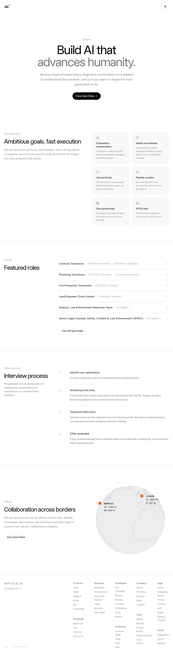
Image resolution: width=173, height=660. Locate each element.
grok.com (78, 623)
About (139, 587)
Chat (75, 587)
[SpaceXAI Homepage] (18, 6)
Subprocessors (142, 635)
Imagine (77, 596)
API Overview (120, 589)
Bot (75, 604)
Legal (97, 604)
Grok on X (78, 636)
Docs (117, 612)
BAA (117, 643)
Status (118, 616)
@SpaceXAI (163, 635)
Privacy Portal (140, 629)
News (139, 600)
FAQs (118, 639)
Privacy (161, 599)
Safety (139, 619)
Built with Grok (22, 647)
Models (119, 599)
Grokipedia (78, 609)
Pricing (118, 595)
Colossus (141, 592)
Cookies (161, 604)
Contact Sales (119, 633)
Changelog (121, 608)
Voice (76, 600)
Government (100, 592)
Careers (140, 596)
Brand (160, 612)
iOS (75, 627)
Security (98, 608)
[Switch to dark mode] (6, 646)
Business (99, 587)
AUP (159, 608)
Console (119, 604)
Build (75, 592)
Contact (140, 604)
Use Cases (99, 612)
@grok (160, 639)
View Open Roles (85, 96)
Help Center (139, 641)
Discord (161, 643)
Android (77, 632)
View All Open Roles (72, 331)
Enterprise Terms (162, 594)
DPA (117, 647)
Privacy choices (161, 618)
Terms (160, 587)
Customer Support (99, 598)
